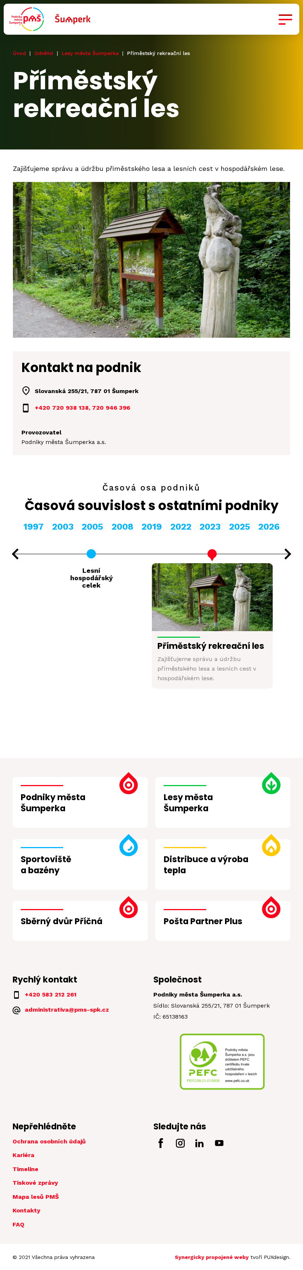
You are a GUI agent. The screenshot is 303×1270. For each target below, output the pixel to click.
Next (288, 554)
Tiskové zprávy (35, 1182)
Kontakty (26, 1210)
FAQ (18, 1224)
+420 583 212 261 (50, 994)
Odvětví (43, 53)
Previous (15, 554)
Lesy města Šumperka (90, 53)
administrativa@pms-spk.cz (67, 1009)
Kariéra (23, 1155)
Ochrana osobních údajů (49, 1141)
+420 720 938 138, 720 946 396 (82, 407)
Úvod (19, 53)
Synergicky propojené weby (212, 1257)
